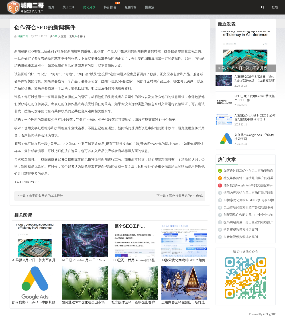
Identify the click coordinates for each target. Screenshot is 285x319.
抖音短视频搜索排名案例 (241, 229)
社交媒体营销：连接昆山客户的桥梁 (248, 178)
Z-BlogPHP (269, 314)
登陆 (275, 7)
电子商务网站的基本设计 (46, 196)
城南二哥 (22, 36)
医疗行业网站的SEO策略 (186, 196)
